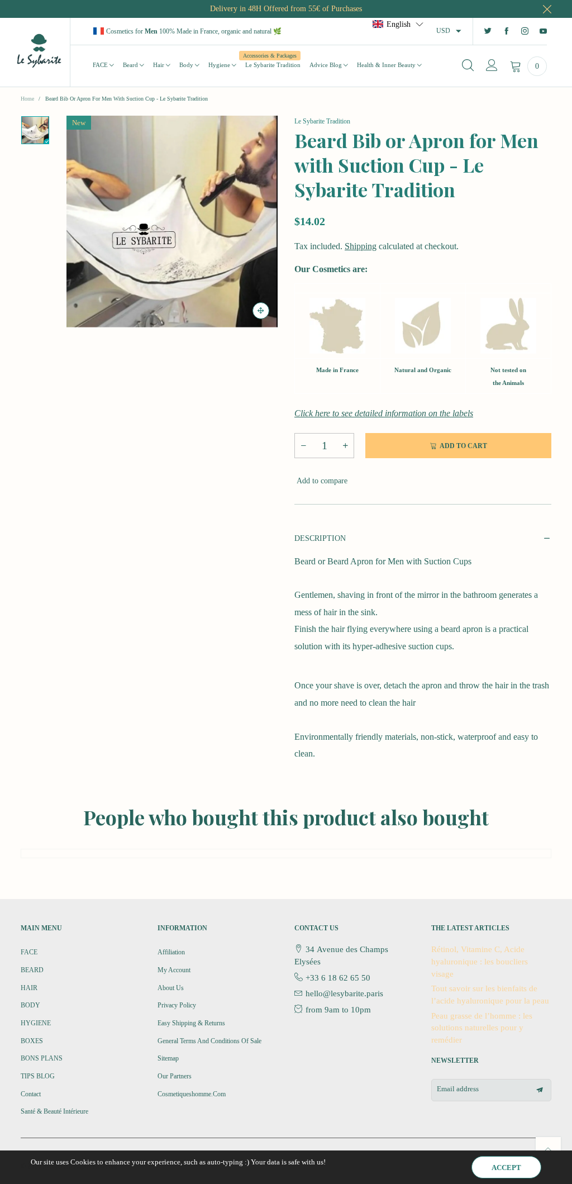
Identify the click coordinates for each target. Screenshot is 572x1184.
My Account (174, 970)
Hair (159, 64)
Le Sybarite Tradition (273, 63)
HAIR (29, 988)
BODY (30, 1005)
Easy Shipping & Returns (191, 1023)
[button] (303, 446)
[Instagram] (525, 31)
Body (187, 64)
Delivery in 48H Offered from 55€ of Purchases (286, 8)
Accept (506, 1167)
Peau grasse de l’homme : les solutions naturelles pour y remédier (481, 1027)
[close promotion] (546, 9)
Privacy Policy (177, 1005)
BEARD (32, 970)
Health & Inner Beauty (387, 64)
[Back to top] (548, 1149)
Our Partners (175, 1076)
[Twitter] (488, 31)
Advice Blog (326, 64)
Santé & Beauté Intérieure (54, 1111)
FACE (101, 64)
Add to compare (320, 481)
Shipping (360, 246)
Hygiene (220, 64)
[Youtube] (543, 31)
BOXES (32, 1041)
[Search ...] (468, 66)
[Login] (492, 66)
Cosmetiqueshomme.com (192, 1094)
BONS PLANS (42, 1058)
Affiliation (171, 952)
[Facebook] (506, 31)
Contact (31, 1094)
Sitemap (168, 1058)
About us (171, 988)
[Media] (260, 310)
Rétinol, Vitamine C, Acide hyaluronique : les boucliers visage (479, 961)
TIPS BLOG (38, 1076)
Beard (131, 64)
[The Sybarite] (39, 50)
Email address (458, 1089)
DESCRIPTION (320, 538)
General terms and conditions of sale (209, 1041)
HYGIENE (36, 1023)
